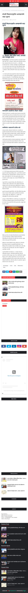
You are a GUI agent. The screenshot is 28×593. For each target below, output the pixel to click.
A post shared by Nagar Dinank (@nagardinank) (14, 390)
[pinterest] (17, 1)
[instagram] (15, 1)
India (15, 265)
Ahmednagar (7, 10)
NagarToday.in (6, 19)
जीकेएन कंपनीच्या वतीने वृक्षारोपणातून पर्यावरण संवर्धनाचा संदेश (16, 282)
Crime (11, 265)
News (4, 267)
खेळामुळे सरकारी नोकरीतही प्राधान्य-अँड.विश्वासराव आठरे (16, 562)
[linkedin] (14, 346)
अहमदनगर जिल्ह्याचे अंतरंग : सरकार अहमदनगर (16, 490)
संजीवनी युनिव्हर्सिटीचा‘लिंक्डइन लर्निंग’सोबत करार (16, 287)
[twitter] (13, 1)
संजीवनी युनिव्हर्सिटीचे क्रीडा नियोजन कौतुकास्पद (16, 549)
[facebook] (10, 1)
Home (3, 10)
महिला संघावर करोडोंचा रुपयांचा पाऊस (14, 555)
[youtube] (24, 346)
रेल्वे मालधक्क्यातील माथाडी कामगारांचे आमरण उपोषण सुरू (16, 534)
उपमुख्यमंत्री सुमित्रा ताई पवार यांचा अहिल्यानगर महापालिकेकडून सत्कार (15, 485)
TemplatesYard (13, 590)
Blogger (24, 590)
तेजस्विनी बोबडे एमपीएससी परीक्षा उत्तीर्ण (15, 292)
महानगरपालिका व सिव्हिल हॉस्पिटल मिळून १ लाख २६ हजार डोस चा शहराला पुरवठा (16, 479)
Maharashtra (20, 265)
